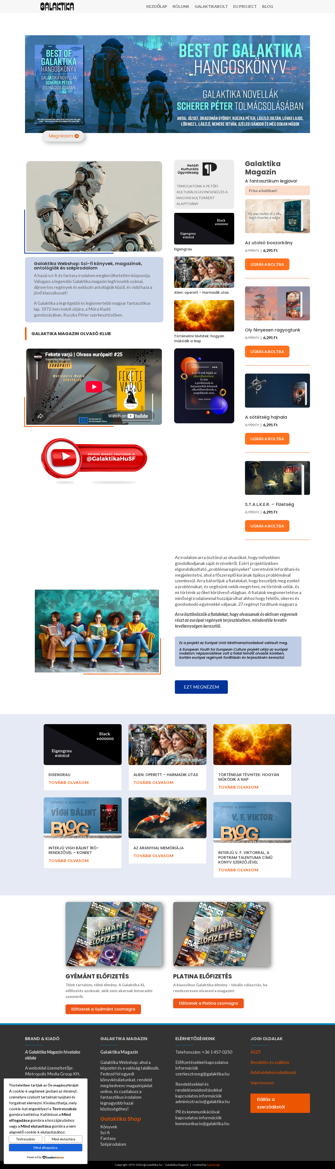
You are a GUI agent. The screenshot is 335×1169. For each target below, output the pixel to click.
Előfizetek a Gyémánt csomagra (103, 1009)
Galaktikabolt (211, 7)
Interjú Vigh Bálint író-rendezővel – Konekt (74, 850)
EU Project (245, 7)
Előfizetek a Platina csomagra (208, 1003)
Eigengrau (183, 249)
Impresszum (262, 1082)
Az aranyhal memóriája (158, 848)
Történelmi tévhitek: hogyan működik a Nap (199, 338)
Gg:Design (213, 1165)
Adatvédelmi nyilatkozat (273, 1072)
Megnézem (61, 136)
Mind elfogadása (45, 1148)
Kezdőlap (156, 7)
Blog (267, 7)
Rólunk (181, 7)
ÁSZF (255, 1052)
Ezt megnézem (201, 687)
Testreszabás (25, 1139)
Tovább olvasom (69, 782)
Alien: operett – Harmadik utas (201, 292)
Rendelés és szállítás (269, 1062)
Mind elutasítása (63, 1139)
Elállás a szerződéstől (271, 1103)
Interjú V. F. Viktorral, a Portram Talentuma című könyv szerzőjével (245, 857)
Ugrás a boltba (267, 264)
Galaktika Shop (120, 1118)
